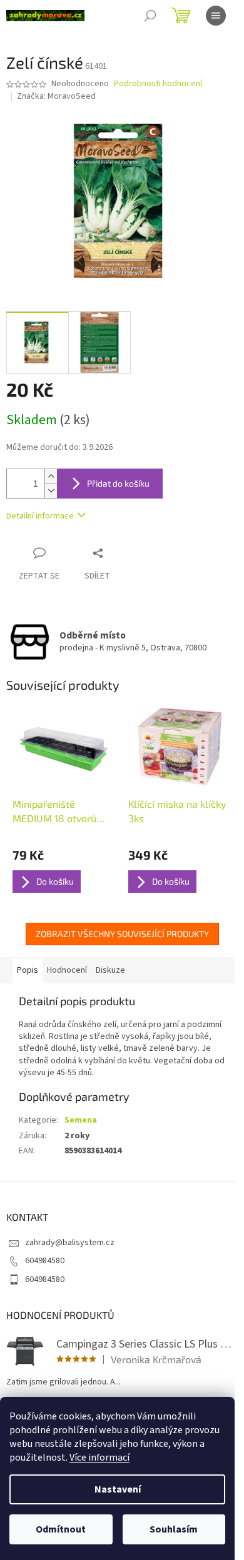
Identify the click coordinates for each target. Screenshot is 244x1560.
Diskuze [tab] (110, 970)
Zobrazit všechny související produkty (122, 933)
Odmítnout (61, 1529)
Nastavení (117, 1489)
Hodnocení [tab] (67, 970)
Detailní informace (40, 516)
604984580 (44, 1260)
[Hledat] (150, 15)
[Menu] (215, 15)
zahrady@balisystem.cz (69, 1242)
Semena (80, 1120)
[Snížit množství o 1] (50, 491)
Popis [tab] (27, 970)
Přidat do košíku (118, 483)
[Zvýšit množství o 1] (50, 476)
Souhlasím (174, 1529)
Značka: (56, 96)
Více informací (99, 1457)
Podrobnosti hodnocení (158, 84)
